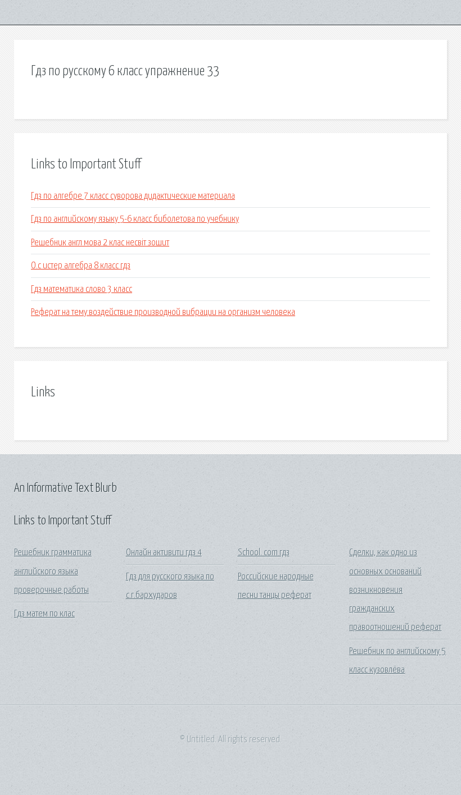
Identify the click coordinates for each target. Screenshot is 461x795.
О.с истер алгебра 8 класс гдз (80, 266)
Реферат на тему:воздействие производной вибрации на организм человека (163, 312)
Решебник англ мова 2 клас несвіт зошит (100, 243)
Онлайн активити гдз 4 (164, 553)
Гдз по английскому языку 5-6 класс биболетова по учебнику (135, 219)
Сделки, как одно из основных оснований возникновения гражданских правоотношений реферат (395, 590)
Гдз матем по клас (44, 614)
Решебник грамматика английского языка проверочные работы (53, 571)
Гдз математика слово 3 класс (81, 289)
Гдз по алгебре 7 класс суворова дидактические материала (133, 196)
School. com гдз (264, 553)
